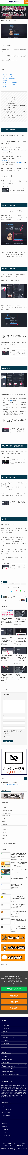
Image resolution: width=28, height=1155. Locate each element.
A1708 (2, 784)
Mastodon (5, 581)
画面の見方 (5, 80)
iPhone (4, 807)
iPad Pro (5, 826)
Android (4, 832)
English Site (5, 1046)
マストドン (23, 583)
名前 (4, 715)
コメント (5, 699)
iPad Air (5, 821)
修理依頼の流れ (6, 1025)
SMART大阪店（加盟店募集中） (9, 1071)
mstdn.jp (18, 583)
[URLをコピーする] (25, 591)
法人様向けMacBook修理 (8, 1037)
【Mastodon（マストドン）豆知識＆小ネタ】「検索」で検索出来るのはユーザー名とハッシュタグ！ (18, 503)
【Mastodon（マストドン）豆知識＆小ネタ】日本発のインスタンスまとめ (18, 190)
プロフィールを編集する (9, 78)
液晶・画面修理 (6, 815)
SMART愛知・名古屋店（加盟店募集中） (11, 1074)
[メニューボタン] (2, 2)
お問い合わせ (6, 1043)
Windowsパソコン (7, 835)
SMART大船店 (6, 1062)
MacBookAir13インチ (14, 784)
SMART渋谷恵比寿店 (7, 1059)
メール (4, 720)
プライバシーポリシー (12, 1145)
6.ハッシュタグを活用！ (10, 117)
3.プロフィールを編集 (9, 103)
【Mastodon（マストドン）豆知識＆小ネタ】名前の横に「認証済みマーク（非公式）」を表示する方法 (18, 352)
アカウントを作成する (8, 76)
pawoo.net (4, 160)
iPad (4, 818)
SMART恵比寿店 (11, 1143)
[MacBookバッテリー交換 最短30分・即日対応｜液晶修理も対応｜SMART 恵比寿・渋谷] (14, 2)
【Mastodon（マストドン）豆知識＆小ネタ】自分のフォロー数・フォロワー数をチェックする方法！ (18, 461)
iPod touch (5, 829)
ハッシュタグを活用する (9, 84)
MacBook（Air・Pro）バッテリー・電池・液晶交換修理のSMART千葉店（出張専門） (14, 1065)
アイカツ (5, 150)
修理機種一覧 (6, 1028)
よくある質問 (6, 1040)
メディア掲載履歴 (22, 1143)
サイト (4, 725)
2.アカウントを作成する (10, 101)
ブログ (4, 1034)
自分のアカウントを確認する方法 (11, 82)
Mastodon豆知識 (11, 583)
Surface (4, 838)
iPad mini (5, 824)
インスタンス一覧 (11, 99)
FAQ (18, 1145)
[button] (3, 591)
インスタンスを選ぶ (8, 74)
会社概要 (5, 1145)
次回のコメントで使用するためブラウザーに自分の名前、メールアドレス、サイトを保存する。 (14, 731)
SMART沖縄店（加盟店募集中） (9, 1077)
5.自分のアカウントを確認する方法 (13, 115)
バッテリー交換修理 (7, 813)
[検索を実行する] (25, 778)
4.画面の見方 (7, 109)
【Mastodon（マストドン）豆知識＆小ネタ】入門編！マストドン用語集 (18, 567)
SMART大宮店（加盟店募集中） (9, 1068)
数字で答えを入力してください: (9, 733)
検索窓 (11, 400)
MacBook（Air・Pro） (8, 810)
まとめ (4, 86)
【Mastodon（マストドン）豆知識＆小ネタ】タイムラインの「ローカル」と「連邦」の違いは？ (18, 430)
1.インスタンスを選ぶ (9, 97)
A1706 (6, 784)
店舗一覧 (5, 1031)
